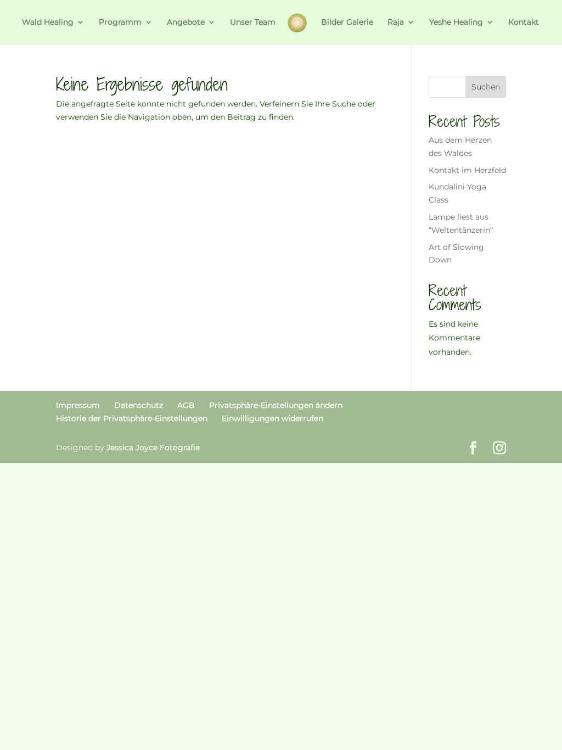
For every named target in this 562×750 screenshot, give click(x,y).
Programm (120, 22)
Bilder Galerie (347, 22)
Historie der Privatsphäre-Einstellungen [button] (131, 418)
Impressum (78, 405)
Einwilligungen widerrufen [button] (272, 418)
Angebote (186, 22)
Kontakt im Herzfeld (467, 170)
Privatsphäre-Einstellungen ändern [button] (275, 405)
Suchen (485, 87)
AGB (186, 405)
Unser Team (253, 22)
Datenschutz (138, 405)
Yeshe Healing (456, 22)
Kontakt (523, 22)
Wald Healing (48, 22)
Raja (395, 22)
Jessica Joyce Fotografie (153, 447)
